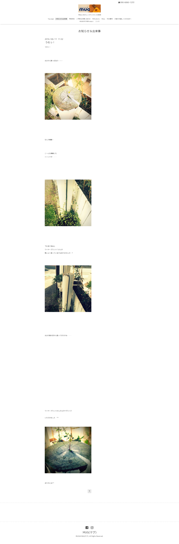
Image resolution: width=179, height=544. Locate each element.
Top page (51, 19)
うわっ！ (50, 42)
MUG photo (96, 19)
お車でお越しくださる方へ (123, 19)
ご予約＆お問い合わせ (83, 19)
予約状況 (71, 19)
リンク (97, 21)
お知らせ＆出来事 (61, 19)
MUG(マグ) (89, 532)
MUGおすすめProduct (86, 21)
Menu (103, 19)
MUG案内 (110, 19)
